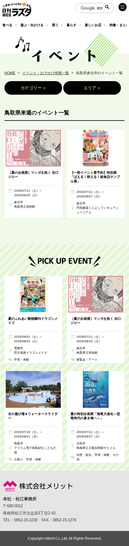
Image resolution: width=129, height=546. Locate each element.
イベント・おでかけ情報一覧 (45, 73)
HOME (9, 73)
